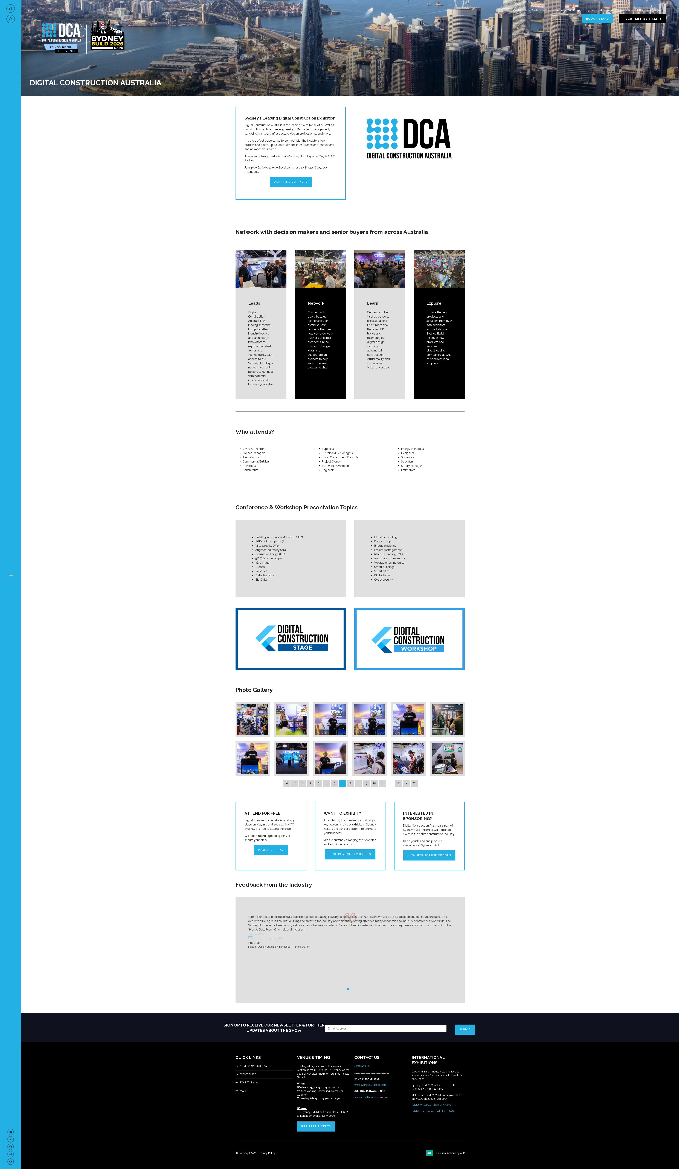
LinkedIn (10, 1132)
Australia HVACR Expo (568, 10)
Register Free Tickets (643, 18)
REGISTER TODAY (271, 850)
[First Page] (287, 783)
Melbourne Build (541, 10)
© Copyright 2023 (246, 1153)
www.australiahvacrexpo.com (371, 1097)
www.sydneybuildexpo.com (370, 1084)
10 (374, 783)
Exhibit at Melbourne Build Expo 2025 (433, 1111)
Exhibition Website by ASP (450, 1153)
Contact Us (520, 10)
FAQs (243, 1090)
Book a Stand (597, 18)
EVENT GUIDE (248, 1074)
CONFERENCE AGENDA (253, 1066)
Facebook (10, 1147)
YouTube (10, 1161)
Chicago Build (658, 10)
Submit (465, 1029)
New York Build (636, 10)
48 (398, 783)
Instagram (10, 1154)
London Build (614, 10)
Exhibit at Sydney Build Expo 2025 (431, 1105)
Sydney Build (594, 10)
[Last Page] (414, 783)
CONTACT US (362, 1066)
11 (382, 783)
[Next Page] (406, 783)
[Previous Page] (294, 783)
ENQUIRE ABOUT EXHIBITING (350, 854)
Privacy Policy (267, 1153)
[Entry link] (252, 715)
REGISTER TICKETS (316, 1126)
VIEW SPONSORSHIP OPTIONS (429, 855)
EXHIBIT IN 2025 (249, 1082)
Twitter (10, 1139)
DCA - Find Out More (290, 181)
